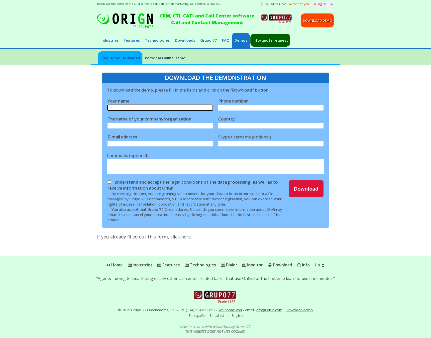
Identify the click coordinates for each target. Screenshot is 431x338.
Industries (110, 40)
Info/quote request (270, 40)
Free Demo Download (120, 57)
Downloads (185, 40)
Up (318, 265)
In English (235, 315)
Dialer (231, 265)
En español (197, 315)
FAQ (225, 40)
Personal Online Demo (165, 57)
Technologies (157, 40)
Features (132, 40)
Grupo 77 (208, 40)
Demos (240, 40)
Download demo (317, 20)
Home (116, 265)
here (186, 237)
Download (306, 188)
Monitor (254, 265)
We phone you (230, 310)
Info (305, 265)
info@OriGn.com (269, 310)
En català (217, 315)
